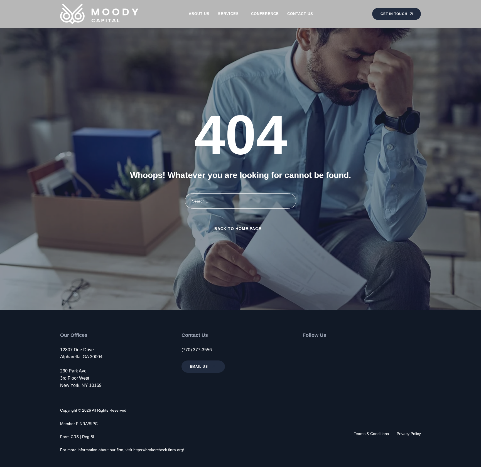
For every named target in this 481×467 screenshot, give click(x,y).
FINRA (82, 423)
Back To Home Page (237, 228)
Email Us (199, 367)
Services (228, 14)
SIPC (93, 423)
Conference (265, 14)
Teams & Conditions (371, 433)
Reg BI (88, 436)
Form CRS (69, 436)
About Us (199, 14)
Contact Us (300, 14)
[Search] (288, 201)
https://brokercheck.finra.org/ (158, 450)
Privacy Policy (409, 433)
